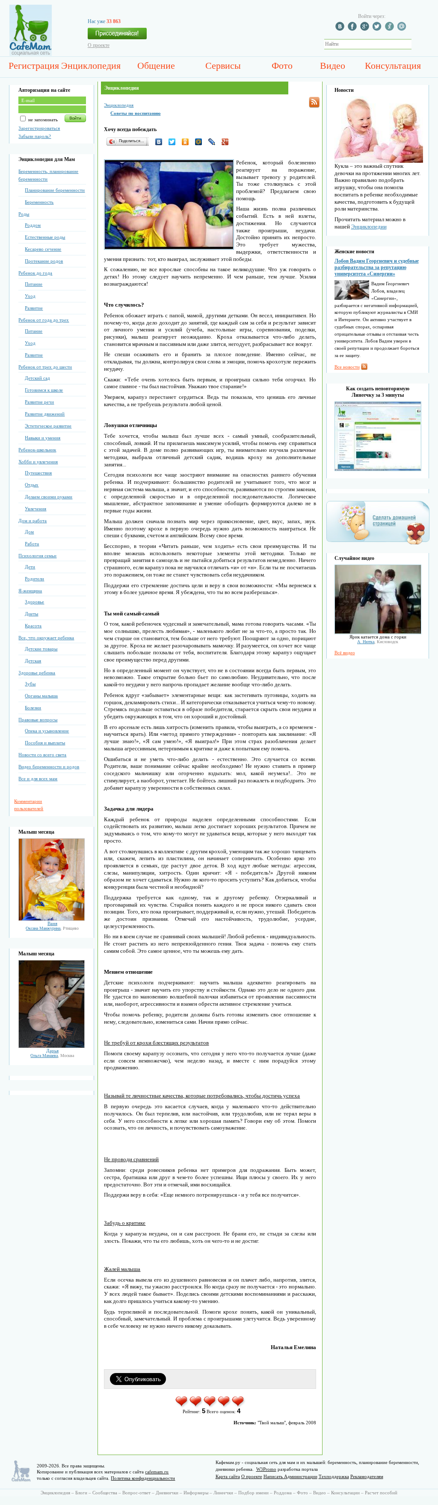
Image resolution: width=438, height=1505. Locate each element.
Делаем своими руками (48, 496)
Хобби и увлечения (38, 461)
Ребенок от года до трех (43, 319)
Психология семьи (37, 555)
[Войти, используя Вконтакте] (340, 29)
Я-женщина (30, 590)
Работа (32, 543)
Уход (30, 296)
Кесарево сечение (43, 249)
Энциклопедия (91, 65)
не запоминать (42, 119)
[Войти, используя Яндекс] (390, 29)
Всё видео (344, 652)
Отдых (31, 484)
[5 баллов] (238, 1405)
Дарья (52, 1050)
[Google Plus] (227, 141)
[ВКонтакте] (161, 141)
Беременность (39, 202)
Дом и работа (32, 520)
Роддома (283, 1492)
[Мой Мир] (200, 141)
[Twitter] (174, 141)
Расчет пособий (381, 1492)
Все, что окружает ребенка (46, 637)
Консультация (393, 65)
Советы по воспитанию (135, 113)
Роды (23, 214)
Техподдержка (334, 1476)
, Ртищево (52, 928)
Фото (282, 65)
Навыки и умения (42, 437)
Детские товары (41, 648)
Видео (332, 65)
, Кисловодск (377, 641)
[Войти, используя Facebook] (353, 29)
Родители (34, 578)
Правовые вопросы (37, 719)
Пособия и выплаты (45, 742)
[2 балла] (196, 1405)
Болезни (33, 707)
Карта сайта (228, 1476)
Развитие (34, 307)
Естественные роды (45, 237)
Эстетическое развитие (48, 425)
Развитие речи (39, 401)
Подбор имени (253, 1492)
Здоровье (34, 601)
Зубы (30, 683)
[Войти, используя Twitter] (378, 29)
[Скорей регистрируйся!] (117, 35)
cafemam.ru (157, 1471)
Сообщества (104, 1492)
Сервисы (223, 65)
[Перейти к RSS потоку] (314, 102)
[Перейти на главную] (30, 54)
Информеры (195, 1492)
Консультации (345, 1492)
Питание (33, 284)
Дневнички (167, 1492)
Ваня (52, 923)
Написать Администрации (290, 1476)
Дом (29, 531)
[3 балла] (210, 1405)
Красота (33, 625)
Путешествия (38, 472)
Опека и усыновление (47, 730)
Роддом (33, 225)
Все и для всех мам (37, 778)
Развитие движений (45, 413)
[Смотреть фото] (51, 919)
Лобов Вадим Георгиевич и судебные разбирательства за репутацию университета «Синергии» (376, 267)
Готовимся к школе (44, 389)
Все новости (347, 366)
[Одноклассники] (187, 141)
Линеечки (223, 1492)
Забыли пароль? (34, 136)
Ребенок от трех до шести (45, 366)
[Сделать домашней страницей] (377, 544)
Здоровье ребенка (36, 672)
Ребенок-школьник (37, 449)
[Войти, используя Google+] (365, 29)
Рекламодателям (366, 1476)
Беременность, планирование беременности (48, 175)
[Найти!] (416, 44)
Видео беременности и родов (48, 766)
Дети (30, 566)
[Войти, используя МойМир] (402, 29)
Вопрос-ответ (136, 1492)
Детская (33, 660)
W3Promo (266, 1469)
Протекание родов (44, 261)
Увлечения (35, 508)
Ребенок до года (35, 272)
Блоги (81, 1492)
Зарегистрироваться (39, 128)
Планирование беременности (55, 190)
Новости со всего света (42, 754)
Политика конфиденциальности (143, 1478)
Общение (156, 65)
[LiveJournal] (214, 141)
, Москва (52, 1055)
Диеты (31, 613)
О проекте (99, 45)
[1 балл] (182, 1405)
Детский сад (37, 378)
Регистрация (34, 65)
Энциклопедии (369, 226)
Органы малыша (41, 695)
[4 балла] (224, 1405)
